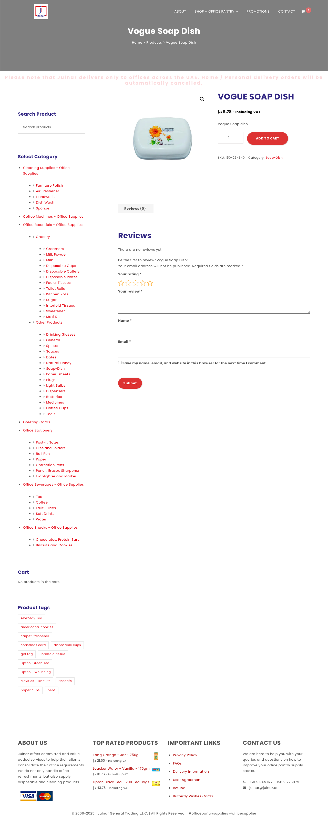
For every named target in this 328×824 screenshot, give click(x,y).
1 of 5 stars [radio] (121, 283)
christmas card (33, 645)
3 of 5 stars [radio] (135, 283)
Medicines (55, 402)
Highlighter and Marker (56, 476)
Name (125, 320)
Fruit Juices (46, 508)
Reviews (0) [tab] (135, 208)
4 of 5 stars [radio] (143, 283)
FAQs (177, 763)
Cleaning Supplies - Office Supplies (46, 170)
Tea (39, 496)
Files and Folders (51, 448)
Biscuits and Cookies (54, 545)
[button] (202, 99)
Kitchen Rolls (57, 294)
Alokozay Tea (31, 618)
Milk (49, 260)
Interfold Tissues (60, 305)
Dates (51, 357)
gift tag (27, 654)
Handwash (45, 196)
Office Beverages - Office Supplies (53, 484)
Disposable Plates (62, 277)
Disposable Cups (61, 265)
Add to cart (267, 138)
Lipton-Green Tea (35, 663)
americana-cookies (37, 627)
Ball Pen (43, 453)
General (53, 340)
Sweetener (55, 311)
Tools (50, 413)
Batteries (54, 396)
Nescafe (65, 681)
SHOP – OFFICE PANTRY (215, 11)
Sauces (52, 351)
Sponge (42, 208)
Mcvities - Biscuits (35, 681)
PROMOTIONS (258, 11)
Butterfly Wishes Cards (193, 796)
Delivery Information (191, 771)
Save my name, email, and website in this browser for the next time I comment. (194, 363)
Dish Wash (45, 202)
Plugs (51, 379)
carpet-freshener (35, 636)
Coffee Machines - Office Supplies (53, 216)
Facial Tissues (58, 282)
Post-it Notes (47, 442)
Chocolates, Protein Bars (57, 539)
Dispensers (56, 391)
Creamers (55, 248)
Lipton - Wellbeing (36, 672)
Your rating (129, 274)
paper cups (30, 690)
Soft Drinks (45, 513)
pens (52, 690)
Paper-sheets (58, 374)
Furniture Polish (49, 185)
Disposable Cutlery (63, 271)
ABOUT (180, 11)
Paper (41, 459)
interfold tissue (53, 654)
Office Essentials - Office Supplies (53, 224)
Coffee (42, 502)
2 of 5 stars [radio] (128, 283)
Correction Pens (50, 465)
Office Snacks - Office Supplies (50, 527)
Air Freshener (47, 191)
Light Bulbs (55, 385)
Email (124, 341)
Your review (130, 291)
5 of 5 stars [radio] (150, 283)
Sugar (51, 299)
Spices (52, 345)
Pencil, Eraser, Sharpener (57, 470)
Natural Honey (58, 362)
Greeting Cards (36, 422)
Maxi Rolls (54, 316)
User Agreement (187, 779)
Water (41, 519)
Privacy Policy (185, 755)
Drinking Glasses (61, 334)
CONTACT (286, 11)
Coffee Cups (57, 408)
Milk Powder (56, 254)
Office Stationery (38, 430)
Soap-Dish (55, 368)
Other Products (49, 322)
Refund (179, 788)
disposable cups (67, 645)
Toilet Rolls (55, 288)
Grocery (43, 236)
